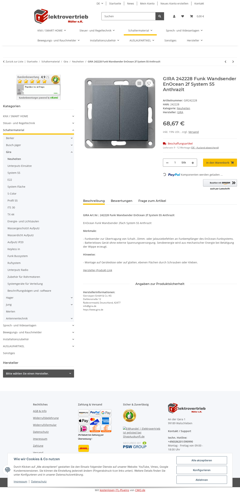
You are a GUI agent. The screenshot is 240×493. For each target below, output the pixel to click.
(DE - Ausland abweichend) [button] (205, 147)
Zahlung (38, 445)
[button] (174, 16)
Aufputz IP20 (15, 242)
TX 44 (11, 214)
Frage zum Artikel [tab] (152, 201)
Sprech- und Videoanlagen (19, 325)
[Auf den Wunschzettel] (149, 83)
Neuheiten (183, 108)
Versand (193, 132)
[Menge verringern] (167, 162)
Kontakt (199, 3)
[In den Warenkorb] (86, 74)
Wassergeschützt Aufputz (24, 228)
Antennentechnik (17, 318)
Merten (10, 311)
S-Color (12, 193)
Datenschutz (39, 481)
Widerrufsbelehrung (46, 418)
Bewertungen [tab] (121, 201)
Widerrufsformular (45, 425)
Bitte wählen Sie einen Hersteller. (27, 373)
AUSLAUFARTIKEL (13, 346)
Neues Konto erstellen (174, 3)
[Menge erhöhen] (193, 162)
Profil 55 (13, 200)
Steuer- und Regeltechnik (19, 123)
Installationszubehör (16, 339)
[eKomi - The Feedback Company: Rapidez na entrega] (38, 87)
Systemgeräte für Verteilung (25, 283)
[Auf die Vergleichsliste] (139, 83)
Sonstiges (9, 353)
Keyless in (14, 249)
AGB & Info (39, 411)
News (130, 3)
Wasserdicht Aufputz (21, 235)
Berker (10, 138)
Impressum (20, 481)
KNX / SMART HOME (15, 116)
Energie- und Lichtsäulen (23, 221)
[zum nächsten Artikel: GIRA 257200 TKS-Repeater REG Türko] (233, 62)
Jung (9, 304)
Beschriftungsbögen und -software (29, 290)
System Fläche (16, 186)
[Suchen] (159, 16)
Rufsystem (14, 263)
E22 (10, 179)
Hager (10, 297)
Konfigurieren (202, 470)
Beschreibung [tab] (94, 201)
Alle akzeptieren (201, 460)
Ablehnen (202, 479)
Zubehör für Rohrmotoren (24, 277)
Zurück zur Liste (14, 61)
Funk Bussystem (18, 256)
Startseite (115, 3)
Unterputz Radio (18, 270)
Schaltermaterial (13, 130)
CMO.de (140, 490)
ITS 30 (11, 207)
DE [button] (98, 3)
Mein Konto (147, 3)
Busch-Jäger (13, 145)
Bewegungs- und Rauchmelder (22, 332)
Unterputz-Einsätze (20, 166)
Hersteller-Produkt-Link (97, 270)
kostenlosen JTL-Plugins (114, 490)
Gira (8, 152)
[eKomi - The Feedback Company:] (129, 415)
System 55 (14, 173)
